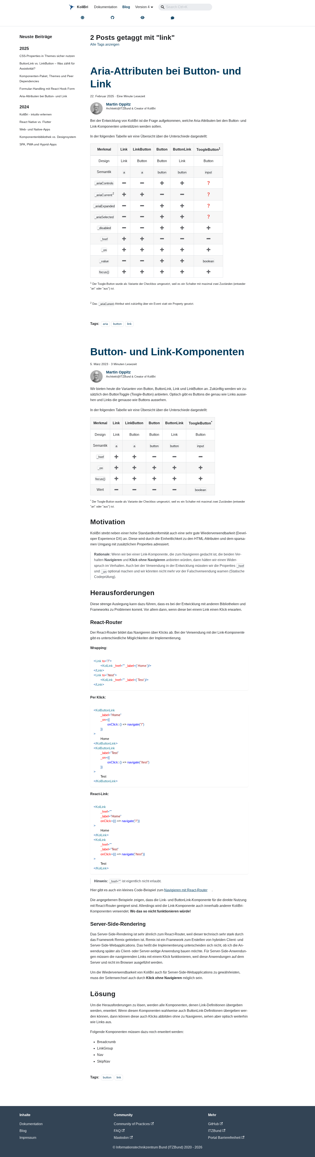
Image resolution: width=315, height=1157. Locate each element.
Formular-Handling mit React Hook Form (47, 88)
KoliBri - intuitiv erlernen (36, 114)
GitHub (213, 1124)
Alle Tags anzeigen (104, 44)
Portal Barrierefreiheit (224, 1137)
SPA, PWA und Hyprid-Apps (38, 144)
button (117, 323)
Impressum (28, 1137)
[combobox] (185, 7)
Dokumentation (105, 7)
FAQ (117, 1131)
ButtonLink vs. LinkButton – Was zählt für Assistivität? (47, 66)
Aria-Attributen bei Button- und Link (43, 96)
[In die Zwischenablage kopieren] (243, 660)
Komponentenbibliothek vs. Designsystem (48, 137)
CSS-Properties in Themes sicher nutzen (47, 56)
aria (105, 323)
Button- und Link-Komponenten (167, 351)
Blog (126, 7)
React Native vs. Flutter (35, 122)
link (129, 323)
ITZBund (214, 1131)
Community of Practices (132, 1124)
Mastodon (121, 1137)
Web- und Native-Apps (35, 129)
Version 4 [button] (142, 7)
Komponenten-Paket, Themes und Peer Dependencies (47, 78)
